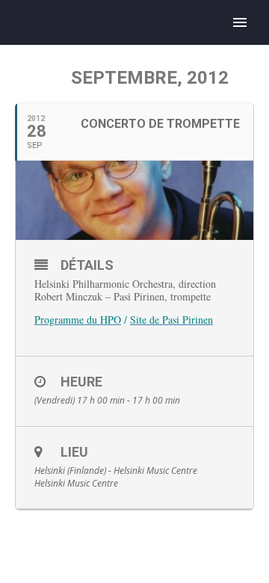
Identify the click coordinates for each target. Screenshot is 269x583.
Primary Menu (239, 22)
